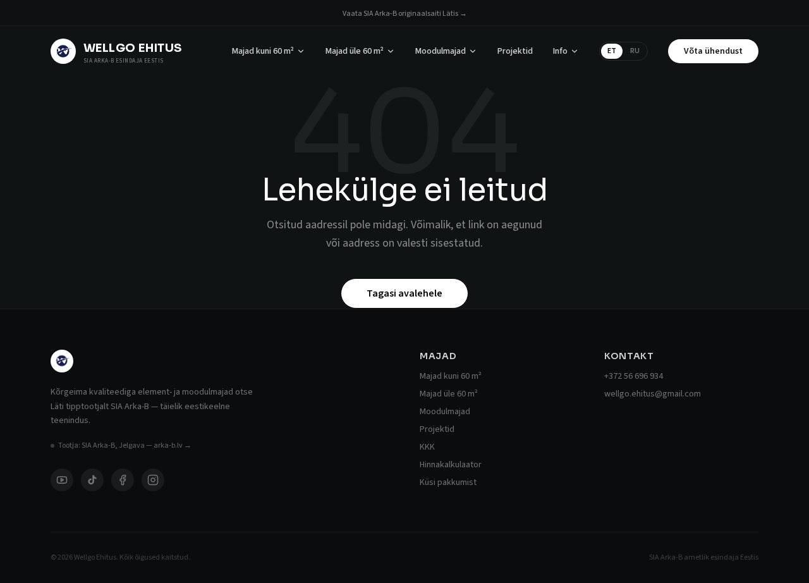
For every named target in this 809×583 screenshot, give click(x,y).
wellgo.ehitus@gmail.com (652, 394)
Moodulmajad (440, 51)
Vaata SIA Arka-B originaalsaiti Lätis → (405, 13)
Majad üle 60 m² (354, 51)
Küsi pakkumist (448, 482)
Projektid (515, 51)
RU (635, 51)
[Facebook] (122, 480)
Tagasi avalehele (404, 293)
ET (611, 51)
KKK (427, 447)
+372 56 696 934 (633, 376)
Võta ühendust (713, 51)
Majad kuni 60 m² (263, 51)
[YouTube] (62, 480)
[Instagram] (153, 480)
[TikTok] (92, 480)
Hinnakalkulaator (451, 464)
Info (560, 51)
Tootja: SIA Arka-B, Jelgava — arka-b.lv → (125, 446)
